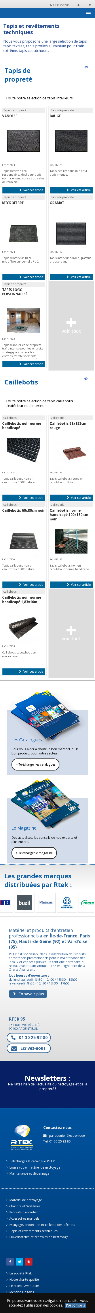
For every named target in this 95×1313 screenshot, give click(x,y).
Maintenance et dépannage (28, 1173)
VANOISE (9, 116)
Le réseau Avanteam (23, 1286)
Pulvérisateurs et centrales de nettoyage (38, 1237)
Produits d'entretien (23, 1212)
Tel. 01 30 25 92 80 (56, 1141)
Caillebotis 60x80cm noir (23, 510)
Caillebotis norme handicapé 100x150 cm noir (69, 514)
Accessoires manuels (23, 1218)
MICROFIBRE (13, 203)
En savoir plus (30, 994)
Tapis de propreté (18, 74)
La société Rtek (20, 1273)
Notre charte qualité (23, 1279)
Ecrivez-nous (32, 1048)
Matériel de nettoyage (25, 1200)
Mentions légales (21, 1292)
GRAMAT (57, 203)
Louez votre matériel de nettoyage (34, 1167)
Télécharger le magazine (34, 853)
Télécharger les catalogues (35, 764)
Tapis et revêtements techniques (33, 1231)
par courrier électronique (66, 1135)
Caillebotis (21, 382)
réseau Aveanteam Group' (28, 966)
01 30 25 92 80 (61, 5)
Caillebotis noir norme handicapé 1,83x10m (21, 599)
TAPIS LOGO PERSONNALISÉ (14, 292)
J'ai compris (75, 1305)
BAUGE (55, 116)
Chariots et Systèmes (24, 1206)
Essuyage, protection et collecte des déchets (41, 1225)
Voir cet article (33, 190)
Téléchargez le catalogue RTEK (31, 1161)
